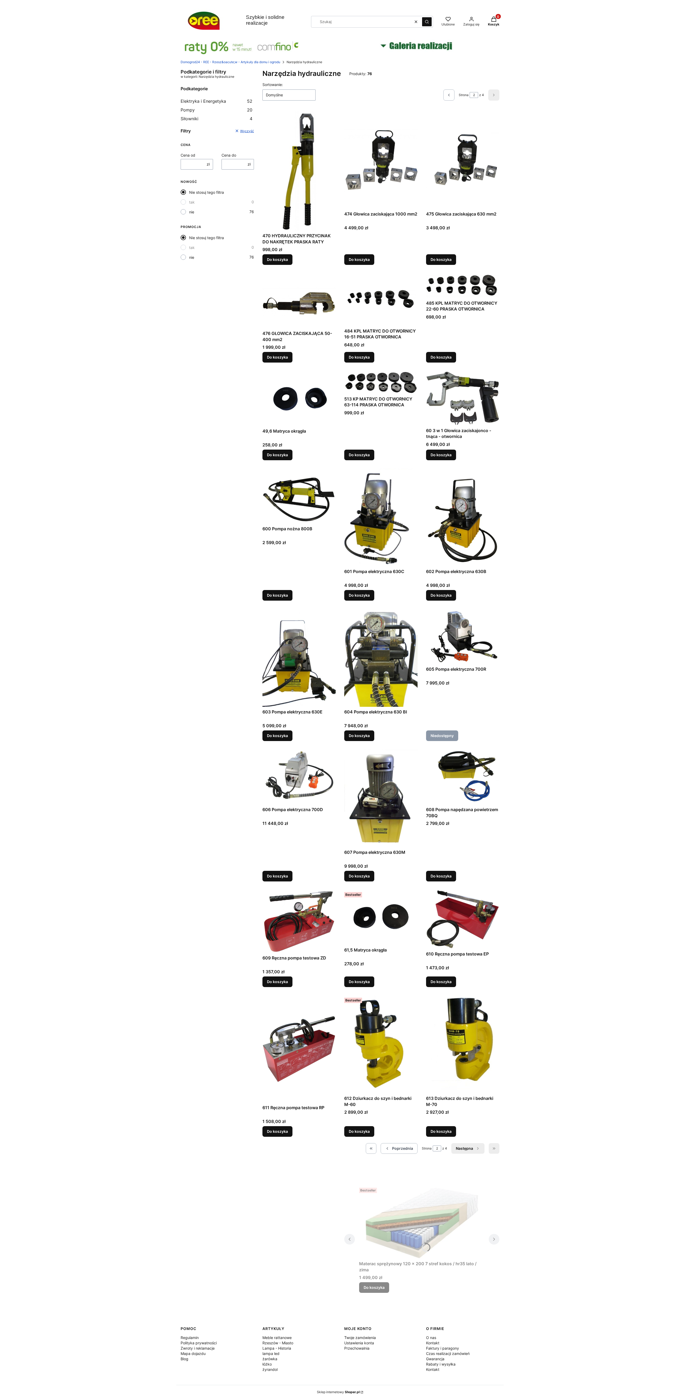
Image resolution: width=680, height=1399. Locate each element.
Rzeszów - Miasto (277, 1343)
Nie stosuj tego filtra (206, 192)
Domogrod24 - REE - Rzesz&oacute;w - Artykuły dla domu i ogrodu (230, 62)
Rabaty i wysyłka (441, 1364)
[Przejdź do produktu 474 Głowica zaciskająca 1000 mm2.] (381, 160)
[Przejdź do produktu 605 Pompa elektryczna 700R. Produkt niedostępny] (462, 636)
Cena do (229, 155)
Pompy (216, 110)
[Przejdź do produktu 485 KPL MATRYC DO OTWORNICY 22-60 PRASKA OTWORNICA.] (462, 285)
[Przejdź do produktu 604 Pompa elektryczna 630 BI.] (381, 658)
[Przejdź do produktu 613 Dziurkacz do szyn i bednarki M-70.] (462, 1044)
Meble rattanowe (277, 1337)
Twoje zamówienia (360, 1337)
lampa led (270, 1353)
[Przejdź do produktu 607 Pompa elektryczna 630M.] (381, 798)
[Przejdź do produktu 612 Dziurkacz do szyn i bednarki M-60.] (381, 1044)
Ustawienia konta (359, 1343)
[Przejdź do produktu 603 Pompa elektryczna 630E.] (299, 658)
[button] (427, 21)
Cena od (188, 155)
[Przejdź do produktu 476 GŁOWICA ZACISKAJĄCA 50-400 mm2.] (299, 300)
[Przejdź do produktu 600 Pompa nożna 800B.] (299, 496)
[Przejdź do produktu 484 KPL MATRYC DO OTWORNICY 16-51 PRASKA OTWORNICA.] (381, 299)
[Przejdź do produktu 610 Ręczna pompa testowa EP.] (462, 919)
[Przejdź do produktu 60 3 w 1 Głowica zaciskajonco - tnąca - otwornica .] (462, 398)
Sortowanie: (272, 84)
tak (192, 202)
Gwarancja (435, 1359)
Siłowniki (216, 118)
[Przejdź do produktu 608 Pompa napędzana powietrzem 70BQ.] (462, 777)
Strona (464, 95)
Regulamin (190, 1337)
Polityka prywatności (199, 1343)
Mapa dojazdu (193, 1353)
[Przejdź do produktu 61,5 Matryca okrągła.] (381, 917)
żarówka (269, 1359)
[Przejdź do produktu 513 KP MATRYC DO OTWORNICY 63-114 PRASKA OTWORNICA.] (381, 382)
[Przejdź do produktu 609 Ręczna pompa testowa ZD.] (299, 921)
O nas (431, 1337)
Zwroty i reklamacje (198, 1348)
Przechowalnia (356, 1348)
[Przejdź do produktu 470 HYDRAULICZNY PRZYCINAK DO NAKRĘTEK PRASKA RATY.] (299, 171)
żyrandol (270, 1369)
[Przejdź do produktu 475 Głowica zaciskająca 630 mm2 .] (462, 160)
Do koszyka (277, 259)
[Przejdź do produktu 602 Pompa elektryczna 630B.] (462, 517)
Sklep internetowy (338, 1392)
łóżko (267, 1364)
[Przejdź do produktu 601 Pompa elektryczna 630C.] (381, 517)
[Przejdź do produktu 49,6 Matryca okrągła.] (299, 398)
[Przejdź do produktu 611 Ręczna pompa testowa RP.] (299, 1049)
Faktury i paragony (442, 1348)
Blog (184, 1359)
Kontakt (432, 1343)
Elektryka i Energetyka (216, 101)
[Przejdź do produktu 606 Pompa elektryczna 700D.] (299, 777)
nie (191, 212)
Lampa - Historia (276, 1348)
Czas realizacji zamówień (448, 1353)
